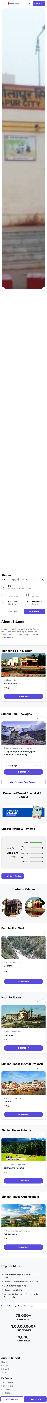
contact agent (12, 611)
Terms (4, 1372)
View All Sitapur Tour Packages (23, 782)
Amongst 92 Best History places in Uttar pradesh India (21, 1295)
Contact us (6, 1365)
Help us (4, 1362)
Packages (5, 1389)
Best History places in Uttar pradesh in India (21, 1276)
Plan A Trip (39, 4)
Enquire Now (23, 696)
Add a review (7, 1382)
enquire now (35, 1399)
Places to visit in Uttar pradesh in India (21, 1282)
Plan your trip (7, 1386)
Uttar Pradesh (26, 579)
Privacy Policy (7, 1369)
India (35, 579)
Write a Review (14, 876)
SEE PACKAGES (12, 1399)
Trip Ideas (5, 1393)
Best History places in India (16, 1286)
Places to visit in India (14, 1290)
